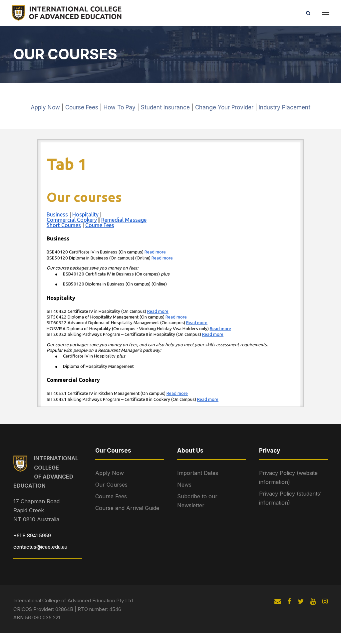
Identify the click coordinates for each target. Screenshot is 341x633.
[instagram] (325, 601)
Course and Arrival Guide (127, 508)
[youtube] (313, 601)
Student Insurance (165, 107)
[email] (277, 601)
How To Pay (120, 107)
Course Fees (81, 107)
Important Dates (197, 473)
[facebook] (289, 601)
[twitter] (301, 601)
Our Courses (111, 484)
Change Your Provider (224, 107)
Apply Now (45, 107)
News (184, 484)
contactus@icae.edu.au (40, 547)
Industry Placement (284, 107)
